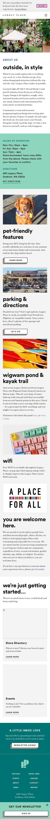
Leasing (34, 778)
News (15, 787)
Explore (16, 774)
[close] (47, 805)
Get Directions (12, 181)
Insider (34, 787)
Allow (42, 6)
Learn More (21, 9)
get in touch (38, 569)
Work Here (34, 774)
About (16, 783)
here (35, 415)
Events (16, 778)
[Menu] (46, 15)
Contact (34, 783)
